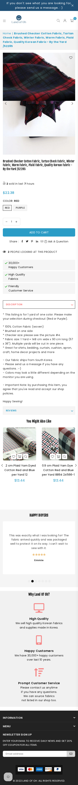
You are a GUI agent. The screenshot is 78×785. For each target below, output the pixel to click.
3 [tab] (36, 581)
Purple (20, 208)
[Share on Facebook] (22, 241)
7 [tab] (49, 581)
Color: (11, 201)
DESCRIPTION (14, 304)
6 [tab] (46, 581)
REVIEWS (11, 410)
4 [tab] (39, 581)
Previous (6, 103)
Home (7, 33)
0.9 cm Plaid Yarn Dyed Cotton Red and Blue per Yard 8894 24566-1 (58, 470)
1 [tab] (29, 581)
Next (72, 103)
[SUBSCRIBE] (71, 754)
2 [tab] (32, 581)
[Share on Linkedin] (36, 241)
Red (7, 208)
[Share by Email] (41, 241)
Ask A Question (57, 241)
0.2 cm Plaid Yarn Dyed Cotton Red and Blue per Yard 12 (19, 470)
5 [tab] (42, 581)
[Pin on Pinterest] (32, 241)
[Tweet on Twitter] (27, 241)
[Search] (58, 20)
